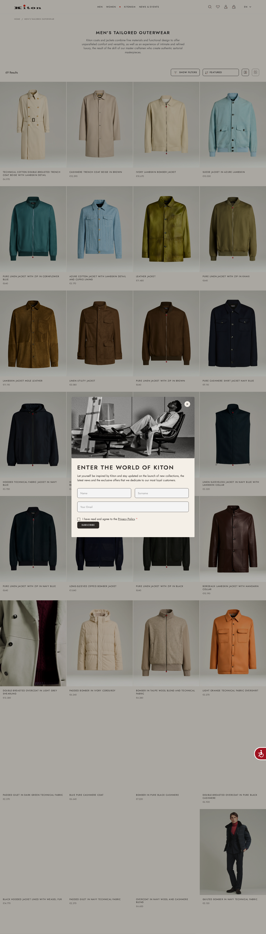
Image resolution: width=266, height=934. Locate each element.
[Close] (187, 404)
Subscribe (88, 525)
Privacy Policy (126, 519)
